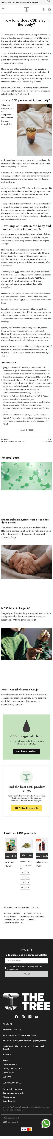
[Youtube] (36, 1017)
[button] (11, 856)
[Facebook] (16, 1017)
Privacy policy (9, 1097)
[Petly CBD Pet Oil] (42, 845)
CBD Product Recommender (27, 808)
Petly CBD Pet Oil (42, 862)
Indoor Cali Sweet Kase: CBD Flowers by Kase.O (26, 861)
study (17, 271)
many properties (15, 62)
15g (22, 877)
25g (28, 877)
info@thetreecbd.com (12, 1029)
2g (22, 872)
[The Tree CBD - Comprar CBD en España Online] (26, 9)
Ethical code (8, 1072)
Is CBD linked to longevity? (16, 608)
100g (28, 882)
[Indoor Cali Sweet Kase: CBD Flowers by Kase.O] (26, 845)
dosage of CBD (8, 213)
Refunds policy (9, 1101)
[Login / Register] (44, 9)
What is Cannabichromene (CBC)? (19, 689)
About (5, 1060)
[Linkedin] (29, 1017)
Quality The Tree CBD (12, 1068)
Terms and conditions (12, 1088)
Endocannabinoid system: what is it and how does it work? (25, 521)
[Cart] (49, 9)
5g (28, 872)
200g (22, 887)
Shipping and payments (13, 1092)
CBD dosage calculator (26, 751)
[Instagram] (23, 1017)
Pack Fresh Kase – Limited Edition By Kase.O (11, 862)
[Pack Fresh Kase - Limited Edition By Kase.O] (11, 845)
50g (22, 882)
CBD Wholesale (10, 1064)
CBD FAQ (7, 1076)
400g (27, 887)
